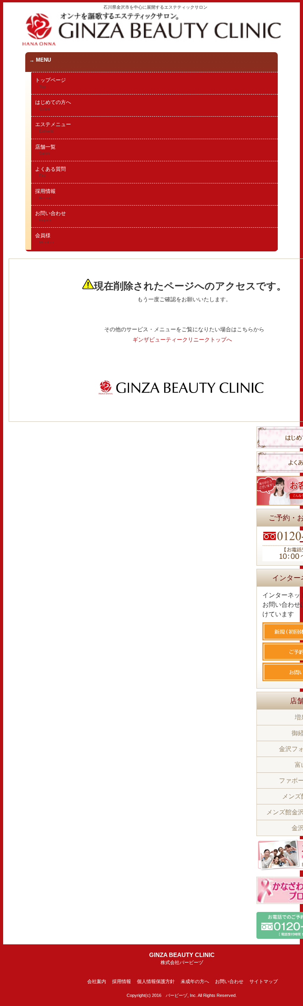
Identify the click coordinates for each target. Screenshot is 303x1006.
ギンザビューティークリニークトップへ (182, 339)
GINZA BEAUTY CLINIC (182, 958)
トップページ (50, 83)
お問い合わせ (50, 216)
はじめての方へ (53, 105)
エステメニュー (53, 127)
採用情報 (45, 194)
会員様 (44, 238)
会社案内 (96, 981)
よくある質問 (50, 172)
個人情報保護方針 (156, 981)
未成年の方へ (195, 981)
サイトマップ (263, 981)
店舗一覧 (45, 150)
